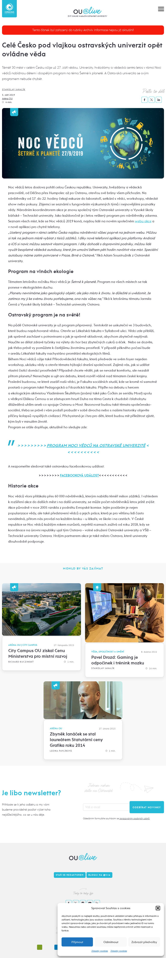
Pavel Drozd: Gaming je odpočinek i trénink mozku (117, 660)
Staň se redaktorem (70, 875)
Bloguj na (99, 875)
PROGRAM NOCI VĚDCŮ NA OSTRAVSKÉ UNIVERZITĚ (96, 445)
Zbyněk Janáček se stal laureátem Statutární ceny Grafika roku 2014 (76, 739)
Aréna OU (7, 98)
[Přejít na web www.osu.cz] (9, 8)
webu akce (143, 221)
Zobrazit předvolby (144, 942)
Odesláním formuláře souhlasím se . (116, 818)
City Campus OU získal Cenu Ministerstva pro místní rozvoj (37, 653)
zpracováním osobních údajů (134, 818)
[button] (158, 908)
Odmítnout (110, 942)
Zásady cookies (100, 951)
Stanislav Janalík (13, 89)
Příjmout (77, 942)
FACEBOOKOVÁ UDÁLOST (79, 475)
